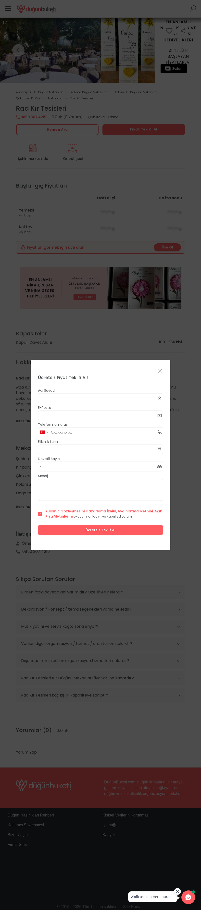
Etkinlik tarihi (48, 441)
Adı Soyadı (46, 390)
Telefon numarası (53, 424)
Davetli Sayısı (49, 458)
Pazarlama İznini (101, 510)
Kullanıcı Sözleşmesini (65, 510)
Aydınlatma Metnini (135, 510)
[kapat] (160, 370)
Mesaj (43, 475)
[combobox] (44, 432)
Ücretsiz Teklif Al (100, 529)
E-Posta (44, 407)
